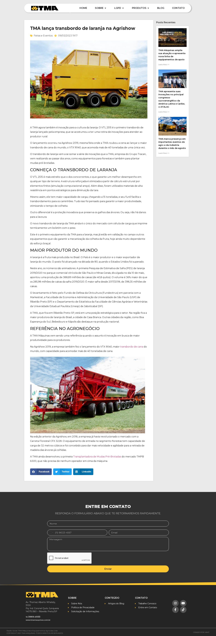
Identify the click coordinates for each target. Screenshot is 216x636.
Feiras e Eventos (43, 35)
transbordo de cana (131, 346)
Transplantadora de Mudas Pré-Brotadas (97, 456)
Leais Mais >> (163, 64)
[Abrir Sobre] (105, 8)
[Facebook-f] (175, 609)
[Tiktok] (183, 609)
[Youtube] (183, 603)
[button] (41, 471)
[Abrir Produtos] (148, 8)
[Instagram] (175, 603)
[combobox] (50, 532)
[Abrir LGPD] (123, 8)
